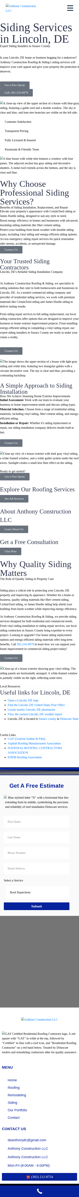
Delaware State (69, 718)
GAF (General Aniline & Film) (26, 738)
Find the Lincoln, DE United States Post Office (36, 705)
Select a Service (13, 880)
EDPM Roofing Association (25, 757)
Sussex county (47, 718)
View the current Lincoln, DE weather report (35, 714)
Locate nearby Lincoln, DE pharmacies (31, 709)
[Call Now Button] (39, 1191)
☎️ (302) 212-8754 (39, 1177)
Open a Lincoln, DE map (23, 700)
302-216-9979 (25, 644)
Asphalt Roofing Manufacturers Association (34, 743)
